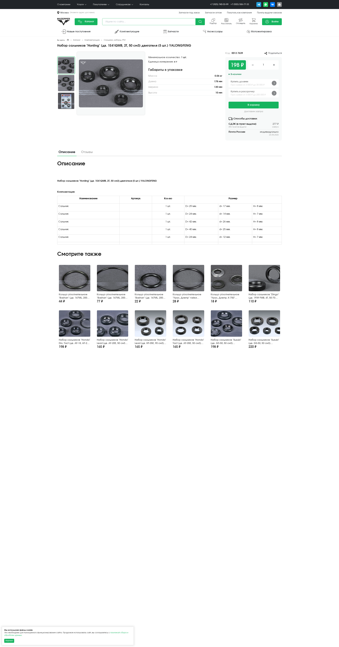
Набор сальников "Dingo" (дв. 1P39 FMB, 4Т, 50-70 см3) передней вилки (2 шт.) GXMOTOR (264, 296)
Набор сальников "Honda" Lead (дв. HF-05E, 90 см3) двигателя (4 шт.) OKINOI (150, 342)
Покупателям (100, 4)
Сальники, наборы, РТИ (114, 40)
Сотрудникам (123, 4)
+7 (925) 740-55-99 (219, 4)
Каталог (89, 21)
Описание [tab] (67, 152)
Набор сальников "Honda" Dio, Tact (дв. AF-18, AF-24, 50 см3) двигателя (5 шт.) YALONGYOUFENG (74, 342)
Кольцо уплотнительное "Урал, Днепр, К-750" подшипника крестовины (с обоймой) (226, 296)
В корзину (254, 105)
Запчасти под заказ (189, 13)
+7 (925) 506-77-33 (240, 4)
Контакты (144, 4)
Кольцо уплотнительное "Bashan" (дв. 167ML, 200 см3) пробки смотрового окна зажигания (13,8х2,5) (150, 296)
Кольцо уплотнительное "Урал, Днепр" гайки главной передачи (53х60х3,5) (187, 296)
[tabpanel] (169, 203)
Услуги (80, 4)
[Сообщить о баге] (279, 4)
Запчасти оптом (213, 13)
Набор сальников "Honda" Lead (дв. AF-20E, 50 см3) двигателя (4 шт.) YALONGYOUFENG (112, 342)
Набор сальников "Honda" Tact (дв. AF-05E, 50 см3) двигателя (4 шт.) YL (188, 342)
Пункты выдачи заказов (269, 13)
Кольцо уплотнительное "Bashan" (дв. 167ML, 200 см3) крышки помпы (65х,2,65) (111, 296)
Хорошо (9, 641)
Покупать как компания (239, 13)
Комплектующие (92, 40)
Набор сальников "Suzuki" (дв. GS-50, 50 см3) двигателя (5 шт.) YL (264, 342)
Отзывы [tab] (87, 152)
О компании (63, 4)
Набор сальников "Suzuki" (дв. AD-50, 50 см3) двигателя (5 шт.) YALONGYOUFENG (226, 342)
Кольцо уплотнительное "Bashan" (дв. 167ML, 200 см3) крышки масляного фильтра (73, 296)
